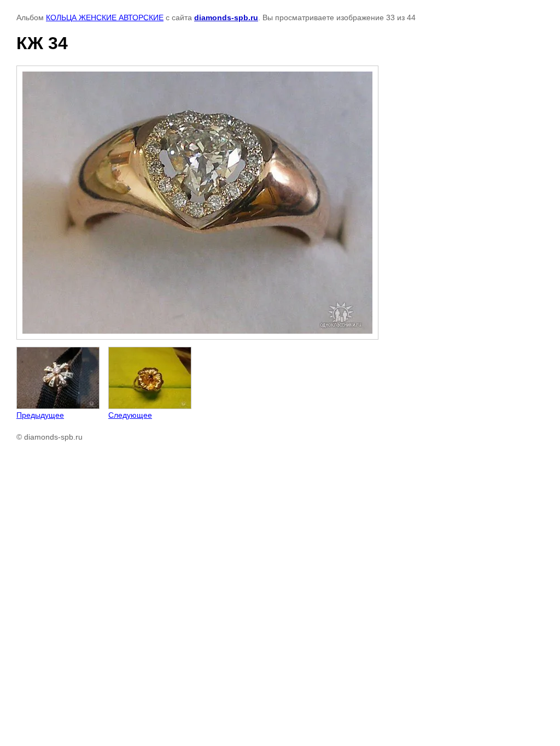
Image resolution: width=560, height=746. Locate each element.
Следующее (130, 415)
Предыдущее (40, 415)
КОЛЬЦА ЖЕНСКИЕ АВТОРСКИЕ (105, 17)
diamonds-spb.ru (226, 17)
